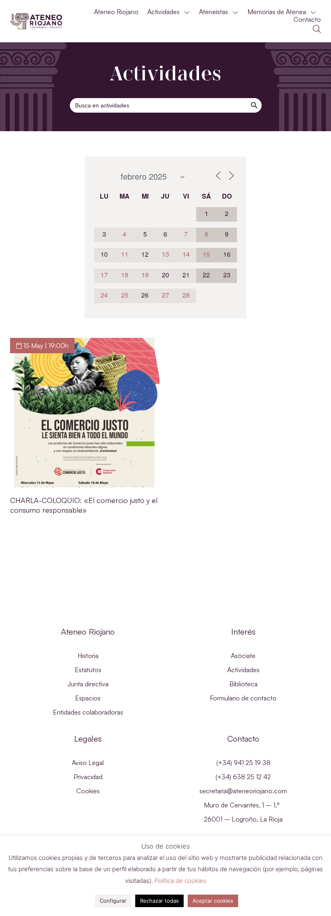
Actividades (163, 12)
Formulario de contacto (243, 698)
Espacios (88, 698)
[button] (317, 29)
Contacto (307, 19)
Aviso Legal (88, 763)
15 (206, 254)
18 (124, 274)
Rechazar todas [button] (159, 900)
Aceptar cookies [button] (213, 900)
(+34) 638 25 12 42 (243, 777)
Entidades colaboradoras (88, 712)
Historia (88, 656)
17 (104, 274)
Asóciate (243, 656)
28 (186, 295)
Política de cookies (180, 881)
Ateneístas (213, 12)
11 (124, 254)
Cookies (88, 791)
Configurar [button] (113, 900)
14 (186, 254)
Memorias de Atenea (276, 12)
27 (165, 295)
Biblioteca (243, 684)
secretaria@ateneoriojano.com (243, 791)
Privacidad (88, 777)
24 (104, 295)
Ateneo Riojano (116, 12)
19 (145, 274)
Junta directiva (88, 684)
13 (165, 254)
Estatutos (88, 670)
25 (124, 295)
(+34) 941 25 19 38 (243, 763)
